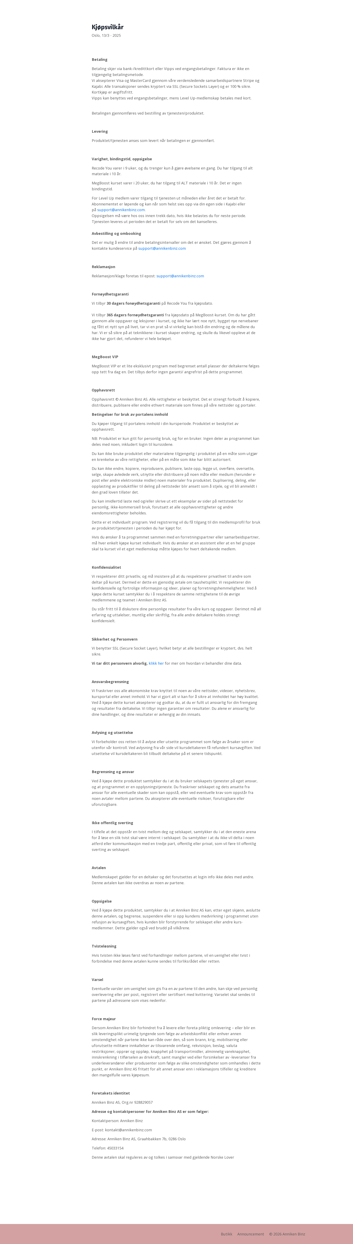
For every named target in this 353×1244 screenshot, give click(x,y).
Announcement (250, 1234)
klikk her (156, 663)
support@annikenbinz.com (121, 209)
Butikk (226, 1234)
